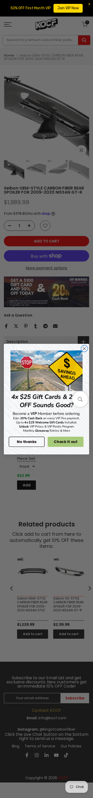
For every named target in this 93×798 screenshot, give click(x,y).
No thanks (26, 441)
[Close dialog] (84, 348)
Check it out (65, 441)
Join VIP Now (68, 8)
